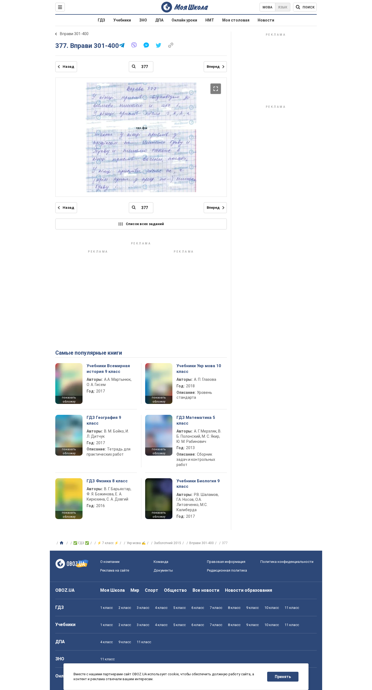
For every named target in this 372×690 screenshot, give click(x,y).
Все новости (206, 590)
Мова (267, 7)
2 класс (124, 608)
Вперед (213, 67)
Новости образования (248, 590)
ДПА (159, 20)
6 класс (197, 608)
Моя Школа (112, 590)
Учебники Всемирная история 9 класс (108, 368)
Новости (266, 20)
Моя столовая (235, 20)
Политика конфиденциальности (286, 562)
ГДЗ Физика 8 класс (107, 481)
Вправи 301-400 (74, 34)
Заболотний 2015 (167, 543)
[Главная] (62, 543)
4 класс (161, 608)
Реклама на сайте (114, 570)
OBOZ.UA (65, 590)
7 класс (216, 608)
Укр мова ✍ (136, 543)
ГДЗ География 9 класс (104, 420)
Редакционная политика (227, 570)
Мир (134, 590)
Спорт (151, 590)
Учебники (122, 20)
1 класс (106, 608)
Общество (175, 590)
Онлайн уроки (184, 20)
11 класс (292, 608)
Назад (68, 67)
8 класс (234, 608)
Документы (163, 570)
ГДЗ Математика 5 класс (195, 420)
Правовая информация (226, 562)
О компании (110, 562)
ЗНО (143, 20)
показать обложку (69, 399)
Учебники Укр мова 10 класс (198, 368)
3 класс (143, 608)
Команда (161, 562)
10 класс (271, 608)
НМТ (209, 20)
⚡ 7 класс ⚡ (107, 543)
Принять (283, 676)
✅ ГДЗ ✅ (81, 543)
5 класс (179, 608)
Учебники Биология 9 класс (198, 484)
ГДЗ (101, 20)
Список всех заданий (145, 224)
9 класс (252, 608)
